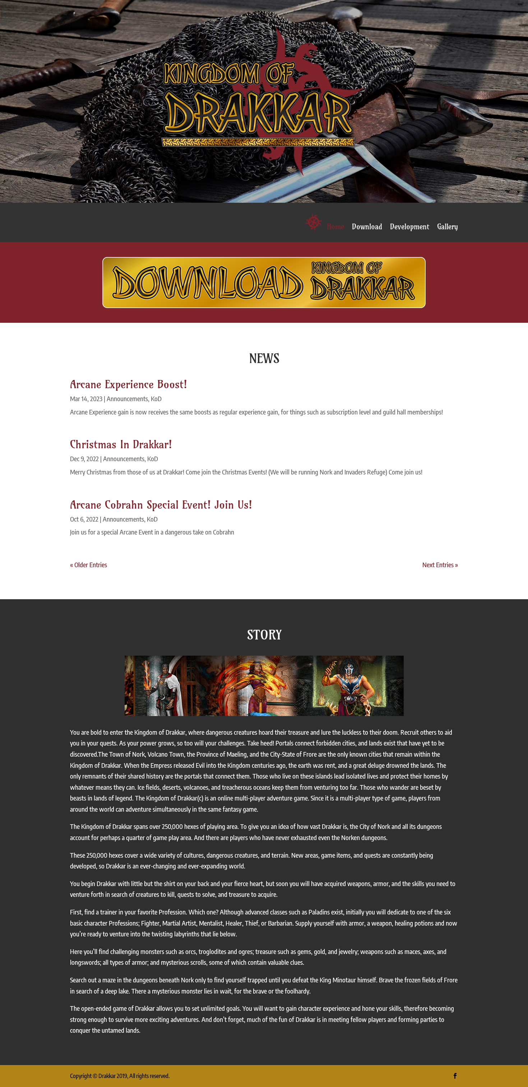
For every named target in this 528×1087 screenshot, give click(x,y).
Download (367, 227)
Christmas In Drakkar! (121, 444)
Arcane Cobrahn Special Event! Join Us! (161, 505)
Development (409, 227)
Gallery (447, 227)
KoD (156, 398)
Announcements (127, 398)
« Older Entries (88, 564)
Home (335, 227)
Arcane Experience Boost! (128, 384)
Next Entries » (440, 564)
